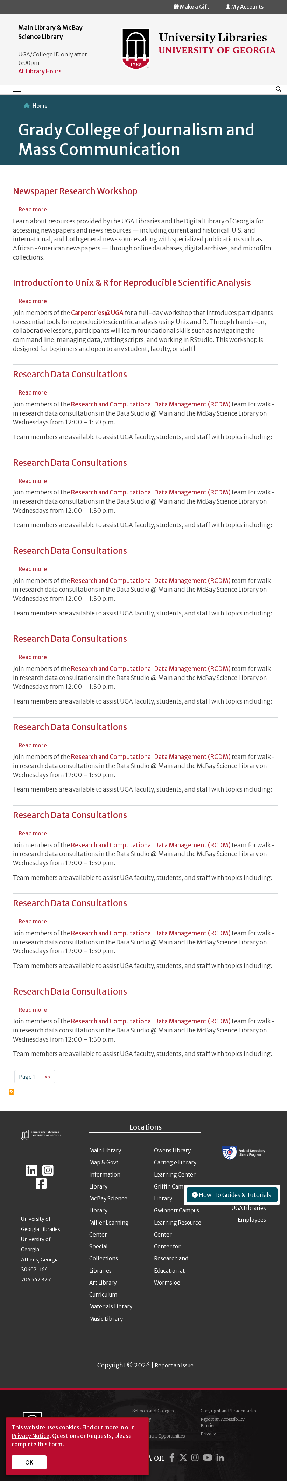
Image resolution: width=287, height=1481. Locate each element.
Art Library (103, 1282)
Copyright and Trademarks (228, 1410)
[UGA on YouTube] (208, 1457)
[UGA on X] (184, 1457)
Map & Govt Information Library (104, 1174)
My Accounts (247, 7)
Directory (141, 1419)
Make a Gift (194, 7)
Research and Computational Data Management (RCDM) (151, 404)
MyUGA (140, 1427)
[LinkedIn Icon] (31, 1173)
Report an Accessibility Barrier (223, 1422)
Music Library (106, 1318)
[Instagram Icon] (48, 1173)
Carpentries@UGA (97, 313)
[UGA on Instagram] (196, 1457)
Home (40, 105)
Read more (33, 209)
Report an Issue (174, 1365)
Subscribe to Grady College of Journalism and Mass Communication (11, 1092)
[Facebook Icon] (41, 1186)
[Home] (198, 48)
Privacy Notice (30, 1435)
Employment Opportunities (158, 1436)
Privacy (208, 1433)
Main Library (105, 1150)
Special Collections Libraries (103, 1258)
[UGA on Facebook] (173, 1457)
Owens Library (172, 1150)
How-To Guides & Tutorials (234, 1194)
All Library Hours (40, 71)
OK (29, 1462)
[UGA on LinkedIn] (220, 1457)
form (55, 1444)
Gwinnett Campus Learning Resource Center (177, 1222)
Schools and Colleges (153, 1410)
